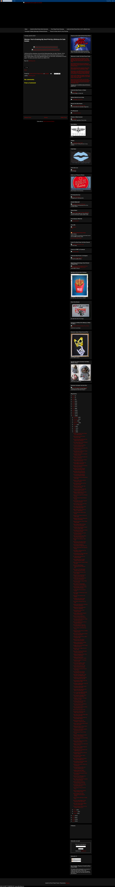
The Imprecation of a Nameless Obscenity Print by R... (80, 704)
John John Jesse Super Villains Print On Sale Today (79, 804)
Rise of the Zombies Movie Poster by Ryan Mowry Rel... (80, 634)
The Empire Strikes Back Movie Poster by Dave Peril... (79, 687)
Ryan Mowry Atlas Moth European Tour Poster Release (80, 779)
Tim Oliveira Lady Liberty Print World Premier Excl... (79, 785)
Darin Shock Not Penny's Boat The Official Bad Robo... (79, 507)
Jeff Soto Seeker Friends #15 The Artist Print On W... (80, 448)
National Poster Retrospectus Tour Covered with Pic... (79, 776)
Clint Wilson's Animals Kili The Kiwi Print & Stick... (79, 551)
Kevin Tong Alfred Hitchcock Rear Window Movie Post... (80, 707)
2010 (73, 819)
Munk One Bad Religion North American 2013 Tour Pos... (79, 801)
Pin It (25, 70)
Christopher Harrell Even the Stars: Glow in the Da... (79, 712)
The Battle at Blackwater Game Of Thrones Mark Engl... (80, 684)
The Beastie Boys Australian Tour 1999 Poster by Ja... (80, 750)
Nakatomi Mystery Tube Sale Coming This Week (79, 487)
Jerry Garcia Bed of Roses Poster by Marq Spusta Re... (80, 619)
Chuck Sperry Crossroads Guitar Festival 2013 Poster (80, 762)
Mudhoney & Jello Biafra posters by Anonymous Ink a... (80, 730)
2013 (73, 415)
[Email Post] (51, 73)
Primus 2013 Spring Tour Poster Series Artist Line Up (80, 460)
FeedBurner (83, 850)
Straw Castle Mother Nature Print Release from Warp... (80, 741)
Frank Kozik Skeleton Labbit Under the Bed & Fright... (79, 663)
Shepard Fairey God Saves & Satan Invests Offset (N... (79, 576)
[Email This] (54, 73)
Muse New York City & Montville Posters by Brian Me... (80, 652)
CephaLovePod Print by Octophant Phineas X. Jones (79, 658)
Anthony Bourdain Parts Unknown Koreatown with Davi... (80, 605)
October (75, 420)
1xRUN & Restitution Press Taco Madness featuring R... (80, 655)
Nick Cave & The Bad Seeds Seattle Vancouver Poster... (79, 570)
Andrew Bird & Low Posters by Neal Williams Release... (79, 463)
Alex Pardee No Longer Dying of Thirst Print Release (80, 501)
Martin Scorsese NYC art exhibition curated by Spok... (79, 721)
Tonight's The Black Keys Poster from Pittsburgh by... (80, 434)
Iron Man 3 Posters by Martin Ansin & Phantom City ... (79, 446)
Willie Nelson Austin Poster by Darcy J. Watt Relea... (79, 510)
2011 (73, 817)
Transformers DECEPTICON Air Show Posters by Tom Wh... (80, 678)
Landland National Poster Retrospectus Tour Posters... (79, 771)
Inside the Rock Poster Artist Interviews (39, 29)
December (76, 417)
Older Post (64, 117)
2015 (73, 412)
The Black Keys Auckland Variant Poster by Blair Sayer (80, 528)
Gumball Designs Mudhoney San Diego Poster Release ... (80, 440)
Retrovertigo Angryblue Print (79, 709)
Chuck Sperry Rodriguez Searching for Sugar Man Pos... (80, 545)
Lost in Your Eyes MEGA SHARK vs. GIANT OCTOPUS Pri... (80, 693)
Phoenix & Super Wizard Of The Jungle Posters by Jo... (80, 807)
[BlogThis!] (56, 73)
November (76, 419)
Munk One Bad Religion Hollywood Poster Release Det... (79, 566)
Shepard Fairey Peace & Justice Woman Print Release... (80, 735)
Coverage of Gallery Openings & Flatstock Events (36, 31)
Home (26, 29)
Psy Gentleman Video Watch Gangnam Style (79, 756)
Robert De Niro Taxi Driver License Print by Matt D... (79, 640)
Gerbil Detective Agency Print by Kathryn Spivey (80, 753)
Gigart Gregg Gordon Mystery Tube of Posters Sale (79, 791)
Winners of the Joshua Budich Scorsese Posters (79, 481)
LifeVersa (30, 75)
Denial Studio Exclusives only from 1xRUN (79, 573)
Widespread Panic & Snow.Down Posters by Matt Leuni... (80, 727)
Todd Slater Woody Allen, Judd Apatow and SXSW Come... (79, 675)
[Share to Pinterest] (59, 73)
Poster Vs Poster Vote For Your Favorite (59, 31)
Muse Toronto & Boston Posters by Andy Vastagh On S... (80, 759)
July (74, 426)
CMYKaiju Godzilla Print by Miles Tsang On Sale (80, 637)
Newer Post (27, 117)
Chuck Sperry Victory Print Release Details (78, 611)
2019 (73, 404)
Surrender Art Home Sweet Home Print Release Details (80, 530)
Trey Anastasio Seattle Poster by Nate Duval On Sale (80, 681)
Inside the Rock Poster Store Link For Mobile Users (78, 29)
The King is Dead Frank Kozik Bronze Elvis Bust (79, 533)
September (76, 422)
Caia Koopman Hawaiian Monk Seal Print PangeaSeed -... (79, 696)
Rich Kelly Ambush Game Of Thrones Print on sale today (79, 625)
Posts (74, 859)
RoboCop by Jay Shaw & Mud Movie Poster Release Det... (79, 542)
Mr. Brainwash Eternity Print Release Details (79, 557)
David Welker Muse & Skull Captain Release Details (79, 560)
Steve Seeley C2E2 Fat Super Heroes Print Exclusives (79, 525)
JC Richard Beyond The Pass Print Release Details (79, 701)
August (75, 424)
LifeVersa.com (31, 60)
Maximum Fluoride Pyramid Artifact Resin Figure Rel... (79, 469)
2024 (73, 395)
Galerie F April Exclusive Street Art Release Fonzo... (80, 744)
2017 (73, 408)
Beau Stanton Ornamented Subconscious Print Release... (80, 584)
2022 (73, 399)
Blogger (67, 883)
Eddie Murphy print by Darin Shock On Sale (79, 437)
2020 (73, 403)
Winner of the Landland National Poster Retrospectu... (80, 747)
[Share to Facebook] (58, 73)
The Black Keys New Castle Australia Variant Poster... (79, 599)
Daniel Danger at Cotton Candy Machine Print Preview (79, 587)
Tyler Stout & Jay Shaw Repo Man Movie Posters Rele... (80, 715)
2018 (73, 406)
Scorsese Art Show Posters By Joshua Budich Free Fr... (79, 490)
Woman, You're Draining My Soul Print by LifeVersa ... (80, 457)
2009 (73, 821)
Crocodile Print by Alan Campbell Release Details (80, 454)
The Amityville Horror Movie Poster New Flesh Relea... (79, 672)
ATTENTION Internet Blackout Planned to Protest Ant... (79, 578)
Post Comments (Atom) (48, 121)
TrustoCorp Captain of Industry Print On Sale (79, 660)
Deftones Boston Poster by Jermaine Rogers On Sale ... (79, 782)
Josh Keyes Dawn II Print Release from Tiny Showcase (80, 443)
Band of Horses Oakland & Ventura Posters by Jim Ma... (79, 616)
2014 (73, 413)
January (75, 813)
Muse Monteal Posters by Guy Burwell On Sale (79, 484)
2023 (73, 397)
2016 (73, 410)
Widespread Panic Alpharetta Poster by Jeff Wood (79, 608)
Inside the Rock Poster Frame (36, 73)
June (75, 428)
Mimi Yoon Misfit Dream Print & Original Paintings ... (79, 622)
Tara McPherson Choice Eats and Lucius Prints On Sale (80, 554)
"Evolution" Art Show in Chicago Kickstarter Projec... (80, 698)
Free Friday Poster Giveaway (57, 29)
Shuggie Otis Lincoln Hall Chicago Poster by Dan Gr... (80, 646)
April (75, 431)
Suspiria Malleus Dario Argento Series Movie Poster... (79, 614)
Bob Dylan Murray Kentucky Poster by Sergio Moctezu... (79, 472)
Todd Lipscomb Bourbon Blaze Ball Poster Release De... (79, 536)
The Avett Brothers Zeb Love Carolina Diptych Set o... (79, 768)
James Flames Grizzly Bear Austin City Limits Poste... (80, 724)
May (75, 430)
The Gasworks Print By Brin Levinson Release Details (79, 475)
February (76, 811)
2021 (73, 401)
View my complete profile (76, 238)
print (34, 75)
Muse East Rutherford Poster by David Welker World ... (80, 718)
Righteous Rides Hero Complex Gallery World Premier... (80, 492)
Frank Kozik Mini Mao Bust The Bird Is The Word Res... (79, 690)
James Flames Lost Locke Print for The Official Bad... (80, 504)
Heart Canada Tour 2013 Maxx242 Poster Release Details (79, 794)
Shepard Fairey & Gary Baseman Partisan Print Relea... (80, 519)
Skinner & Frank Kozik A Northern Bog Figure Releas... (80, 466)
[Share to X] (57, 73)
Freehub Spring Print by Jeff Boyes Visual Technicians (79, 666)
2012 (73, 815)
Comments (75, 861)
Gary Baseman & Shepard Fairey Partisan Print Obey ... (80, 451)
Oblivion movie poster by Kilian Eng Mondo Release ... (79, 643)
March (75, 809)
